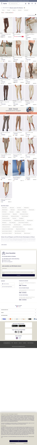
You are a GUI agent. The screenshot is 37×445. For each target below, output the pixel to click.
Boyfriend (19, 10)
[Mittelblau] (3, 83)
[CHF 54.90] (6, 190)
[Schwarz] (26, 83)
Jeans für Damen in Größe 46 (17, 226)
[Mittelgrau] (16, 61)
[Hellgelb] (1, 61)
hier (23, 420)
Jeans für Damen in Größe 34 (7, 231)
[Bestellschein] (29, 3)
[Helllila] (28, 83)
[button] (1, 3)
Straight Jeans (26, 207)
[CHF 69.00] (6, 25)
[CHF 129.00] (6, 93)
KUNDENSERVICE (4, 309)
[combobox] (15, 3)
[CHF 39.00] (31, 168)
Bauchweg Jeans (30, 220)
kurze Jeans (26, 10)
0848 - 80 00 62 (22, 299)
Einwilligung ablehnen (13, 443)
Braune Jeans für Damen (22, 209)
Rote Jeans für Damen (6, 218)
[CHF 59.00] (31, 71)
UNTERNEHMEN (4, 315)
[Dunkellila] (26, 61)
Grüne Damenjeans (25, 216)
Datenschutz (16, 342)
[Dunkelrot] (15, 61)
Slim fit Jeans (4, 211)
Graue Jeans (12, 211)
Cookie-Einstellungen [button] (30, 342)
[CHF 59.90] (6, 71)
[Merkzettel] (32, 3)
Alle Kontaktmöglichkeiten (7, 286)
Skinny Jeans (12, 207)
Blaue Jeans (24, 211)
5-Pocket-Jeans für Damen (6, 220)
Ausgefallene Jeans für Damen (19, 220)
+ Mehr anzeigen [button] (4, 244)
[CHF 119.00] (18, 48)
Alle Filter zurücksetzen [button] (8, 12)
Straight (8, 10)
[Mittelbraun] (13, 61)
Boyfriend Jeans (4, 209)
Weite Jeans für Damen (15, 216)
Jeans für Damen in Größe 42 (7, 233)
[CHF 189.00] (31, 25)
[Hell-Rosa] (2, 83)
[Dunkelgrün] (1, 83)
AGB (12, 342)
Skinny (3, 10)
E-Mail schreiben (5, 284)
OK (18, 441)
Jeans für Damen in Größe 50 (20, 231)
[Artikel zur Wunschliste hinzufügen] (10, 19)
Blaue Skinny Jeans (18, 233)
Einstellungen (25, 443)
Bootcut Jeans (4, 207)
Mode (4, 7)
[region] (18, 428)
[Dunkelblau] (3, 61)
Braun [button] (2, 12)
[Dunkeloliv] (26, 136)
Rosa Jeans (14, 218)
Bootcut (14, 10)
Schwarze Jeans (31, 209)
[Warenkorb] (35, 3)
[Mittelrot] (27, 179)
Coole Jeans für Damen (6, 226)
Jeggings (18, 211)
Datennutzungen (29, 415)
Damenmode (7, 7)
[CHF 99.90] (6, 123)
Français (19, 306)
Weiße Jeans (12, 209)
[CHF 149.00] (18, 168)
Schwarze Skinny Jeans (27, 224)
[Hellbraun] (25, 61)
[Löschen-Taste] (18, 3)
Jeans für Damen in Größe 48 (23, 222)
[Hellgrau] (15, 105)
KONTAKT (3, 280)
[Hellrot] (2, 157)
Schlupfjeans (21, 218)
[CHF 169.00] (18, 93)
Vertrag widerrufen (7, 342)
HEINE (2, 312)
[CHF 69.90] (6, 48)
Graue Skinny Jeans (17, 224)
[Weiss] (2, 61)
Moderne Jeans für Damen (6, 224)
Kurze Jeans (19, 207)
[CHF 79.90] (6, 146)
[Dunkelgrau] (16, 82)
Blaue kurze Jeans (27, 233)
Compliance (24, 342)
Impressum (20, 342)
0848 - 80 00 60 (22, 285)
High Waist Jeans (5, 216)
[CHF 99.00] (31, 93)
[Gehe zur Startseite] (5, 3)
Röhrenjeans (4, 222)
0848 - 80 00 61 (22, 292)
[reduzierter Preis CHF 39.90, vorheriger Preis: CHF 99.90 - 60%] (18, 25)
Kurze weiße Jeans (12, 222)
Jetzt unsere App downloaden (18, 323)
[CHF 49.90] (31, 123)
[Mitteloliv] (27, 83)
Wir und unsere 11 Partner (5, 415)
